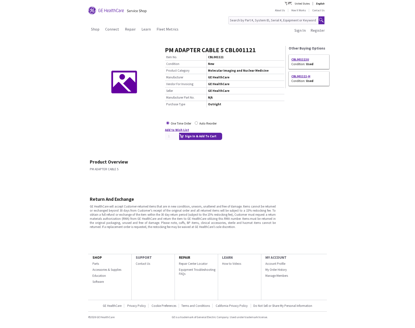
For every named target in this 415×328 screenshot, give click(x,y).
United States (302, 3)
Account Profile (275, 264)
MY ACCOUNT (276, 257)
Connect (112, 29)
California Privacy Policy (232, 306)
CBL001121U (300, 59)
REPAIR (184, 257)
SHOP (97, 257)
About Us (280, 10)
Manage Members (276, 276)
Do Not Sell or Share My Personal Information (282, 306)
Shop (95, 29)
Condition (172, 64)
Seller (169, 91)
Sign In (300, 30)
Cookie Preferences (164, 306)
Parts (95, 264)
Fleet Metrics (167, 29)
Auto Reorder (208, 123)
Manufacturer (174, 77)
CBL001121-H (300, 76)
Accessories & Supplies (106, 270)
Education (99, 276)
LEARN (227, 257)
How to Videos (231, 264)
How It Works (298, 10)
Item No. (171, 57)
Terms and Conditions (195, 306)
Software (98, 282)
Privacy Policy (136, 306)
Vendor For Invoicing (179, 84)
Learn (146, 29)
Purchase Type (175, 104)
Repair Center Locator (193, 264)
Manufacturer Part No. (180, 97)
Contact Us (318, 10)
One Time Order (181, 123)
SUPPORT (144, 257)
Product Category (177, 71)
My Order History (276, 270)
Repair (130, 29)
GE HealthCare (112, 306)
